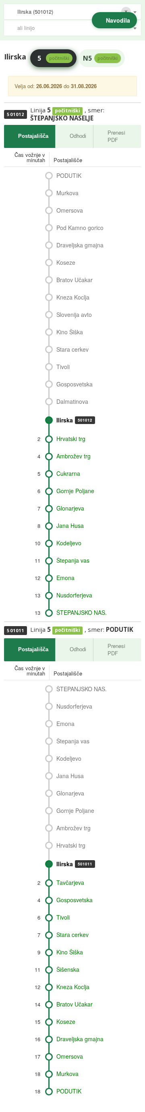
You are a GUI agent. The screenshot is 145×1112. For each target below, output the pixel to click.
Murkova (67, 193)
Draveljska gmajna (80, 245)
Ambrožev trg (73, 456)
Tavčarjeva (70, 882)
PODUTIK (68, 175)
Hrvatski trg (70, 439)
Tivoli (63, 367)
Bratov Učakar (74, 280)
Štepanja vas (72, 560)
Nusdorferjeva (74, 595)
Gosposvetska (74, 384)
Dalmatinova (72, 401)
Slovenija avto (74, 314)
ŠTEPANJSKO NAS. (81, 612)
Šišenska (67, 969)
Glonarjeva (70, 508)
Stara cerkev (72, 349)
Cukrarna (68, 473)
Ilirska (74, 420)
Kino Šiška (69, 332)
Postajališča (33, 136)
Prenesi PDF (116, 136)
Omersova (69, 210)
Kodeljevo (68, 543)
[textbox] (76, 28)
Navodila (118, 20)
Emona (65, 578)
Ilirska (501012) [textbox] (35, 11)
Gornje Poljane (75, 491)
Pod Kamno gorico (80, 228)
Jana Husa (70, 525)
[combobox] (72, 11)
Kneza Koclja (72, 297)
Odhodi (78, 136)
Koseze (65, 262)
